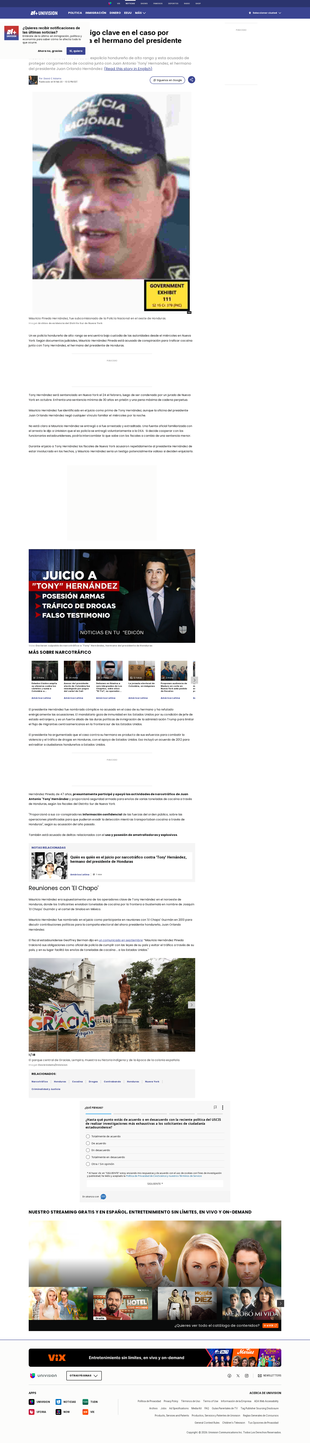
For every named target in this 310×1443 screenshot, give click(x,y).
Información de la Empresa (236, 1401)
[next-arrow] (194, 680)
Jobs (163, 1408)
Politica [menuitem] (75, 13)
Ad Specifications (179, 1408)
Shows (144, 3)
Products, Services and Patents (172, 1415)
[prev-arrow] (29, 1004)
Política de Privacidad (149, 1401)
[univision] (43, 13)
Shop (198, 3)
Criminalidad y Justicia (46, 1089)
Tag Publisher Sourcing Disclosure (259, 1408)
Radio (187, 3)
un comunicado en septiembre (121, 940)
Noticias (130, 3)
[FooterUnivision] (43, 1375)
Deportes (173, 3)
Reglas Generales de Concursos (260, 1415)
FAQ (207, 1408)
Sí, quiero (76, 51)
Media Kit (196, 1408)
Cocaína (77, 1081)
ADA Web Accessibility (266, 1401)
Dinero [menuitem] (115, 13)
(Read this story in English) (128, 68)
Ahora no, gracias (50, 51)
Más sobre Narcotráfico (60, 652)
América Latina (41, 698)
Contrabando (112, 1081)
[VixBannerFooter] (155, 1358)
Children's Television (233, 1422)
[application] (112, 596)
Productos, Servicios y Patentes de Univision (216, 1415)
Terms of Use (210, 1401)
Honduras (60, 1081)
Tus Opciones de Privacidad (263, 1422)
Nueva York (152, 1081)
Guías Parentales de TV (225, 1408)
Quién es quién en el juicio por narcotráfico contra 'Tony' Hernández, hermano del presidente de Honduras (128, 859)
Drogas (93, 1081)
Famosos (158, 3)
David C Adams (52, 78)
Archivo (153, 1408)
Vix (118, 3)
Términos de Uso (190, 1401)
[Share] (191, 79)
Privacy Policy (171, 1401)
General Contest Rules (207, 1422)
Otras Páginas (80, 1375)
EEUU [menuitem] (128, 13)
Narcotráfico (40, 1081)
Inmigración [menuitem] (95, 13)
